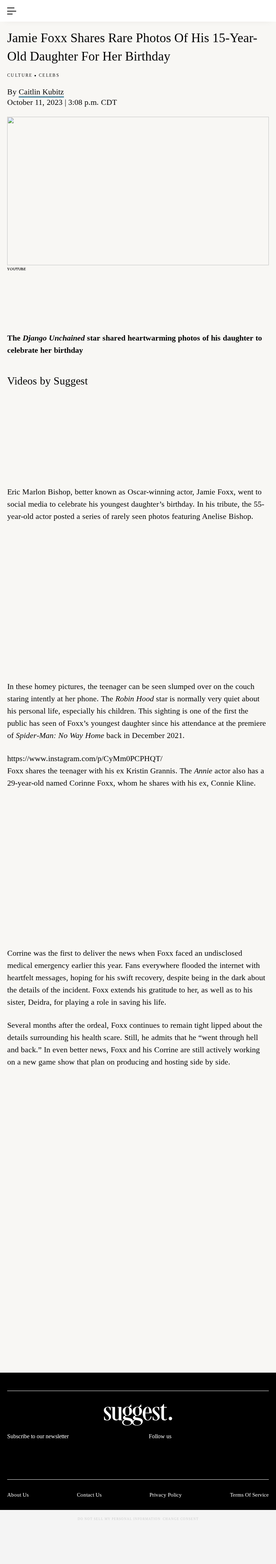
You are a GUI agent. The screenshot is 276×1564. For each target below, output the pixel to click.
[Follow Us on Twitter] (181, 1451)
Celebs (49, 75)
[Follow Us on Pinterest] (208, 1451)
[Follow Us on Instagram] (236, 1451)
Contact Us (89, 1495)
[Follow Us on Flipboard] (263, 1451)
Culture (20, 75)
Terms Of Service (249, 1495)
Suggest (127, 4)
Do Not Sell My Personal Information (119, 1519)
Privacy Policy (166, 1495)
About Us (18, 1495)
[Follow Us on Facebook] (154, 1451)
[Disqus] (138, 1183)
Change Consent (181, 1519)
